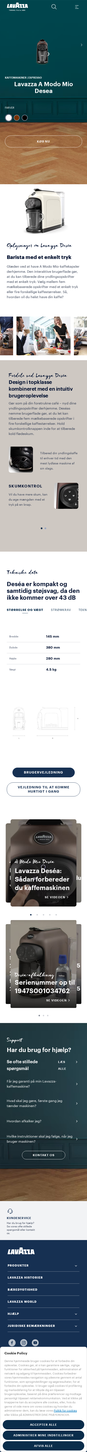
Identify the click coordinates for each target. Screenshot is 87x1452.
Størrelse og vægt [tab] (25, 609)
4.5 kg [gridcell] (51, 669)
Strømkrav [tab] (61, 610)
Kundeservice (19, 1218)
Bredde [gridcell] (13, 636)
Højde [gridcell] (12, 658)
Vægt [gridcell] (12, 669)
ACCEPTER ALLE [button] (43, 1424)
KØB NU (43, 141)
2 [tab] (37, 915)
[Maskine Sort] (25, 118)
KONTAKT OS (43, 1155)
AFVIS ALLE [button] (43, 1445)
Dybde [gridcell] (13, 647)
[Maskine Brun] (17, 118)
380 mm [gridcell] (53, 647)
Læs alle (62, 1065)
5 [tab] (56, 915)
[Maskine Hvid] (9, 118)
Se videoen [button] (55, 897)
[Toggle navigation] (77, 7)
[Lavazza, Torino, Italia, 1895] (17, 7)
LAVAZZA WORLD (22, 1301)
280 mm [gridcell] (53, 658)
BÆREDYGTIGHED (23, 1289)
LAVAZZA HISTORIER (25, 1277)
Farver (9, 108)
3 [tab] (43, 915)
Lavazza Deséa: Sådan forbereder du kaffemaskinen (42, 879)
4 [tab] (50, 915)
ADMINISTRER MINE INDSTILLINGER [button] (43, 1435)
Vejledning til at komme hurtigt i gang (43, 789)
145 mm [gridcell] (52, 636)
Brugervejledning (43, 772)
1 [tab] (31, 915)
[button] (54, 6)
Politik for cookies (65, 1410)
